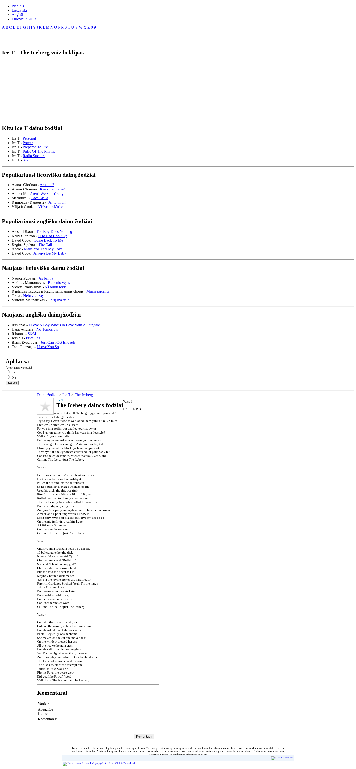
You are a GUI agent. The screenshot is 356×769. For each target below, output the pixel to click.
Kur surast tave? (52, 189)
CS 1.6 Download (125, 763)
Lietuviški (19, 10)
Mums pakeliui (97, 291)
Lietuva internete (285, 757)
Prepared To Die (35, 147)
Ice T (66, 395)
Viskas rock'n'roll (51, 207)
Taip (14, 372)
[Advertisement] (58, 37)
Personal (29, 138)
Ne (13, 377)
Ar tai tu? (47, 185)
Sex (26, 160)
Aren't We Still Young (46, 193)
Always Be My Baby (49, 253)
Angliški (18, 15)
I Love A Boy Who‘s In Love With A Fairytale (64, 325)
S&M (32, 334)
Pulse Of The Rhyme (39, 151)
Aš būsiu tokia (56, 287)
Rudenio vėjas (59, 283)
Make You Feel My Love (43, 249)
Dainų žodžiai (47, 395)
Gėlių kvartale (58, 300)
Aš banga (46, 278)
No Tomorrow (47, 329)
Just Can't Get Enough (58, 342)
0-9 (93, 27)
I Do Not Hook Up (52, 236)
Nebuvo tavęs (33, 296)
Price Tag (33, 338)
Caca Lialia (39, 198)
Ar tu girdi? (57, 202)
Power (28, 143)
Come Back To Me (48, 240)
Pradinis (18, 6)
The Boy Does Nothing (54, 231)
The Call (45, 245)
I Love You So (48, 347)
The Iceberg (84, 395)
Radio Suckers (34, 156)
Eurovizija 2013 (24, 19)
